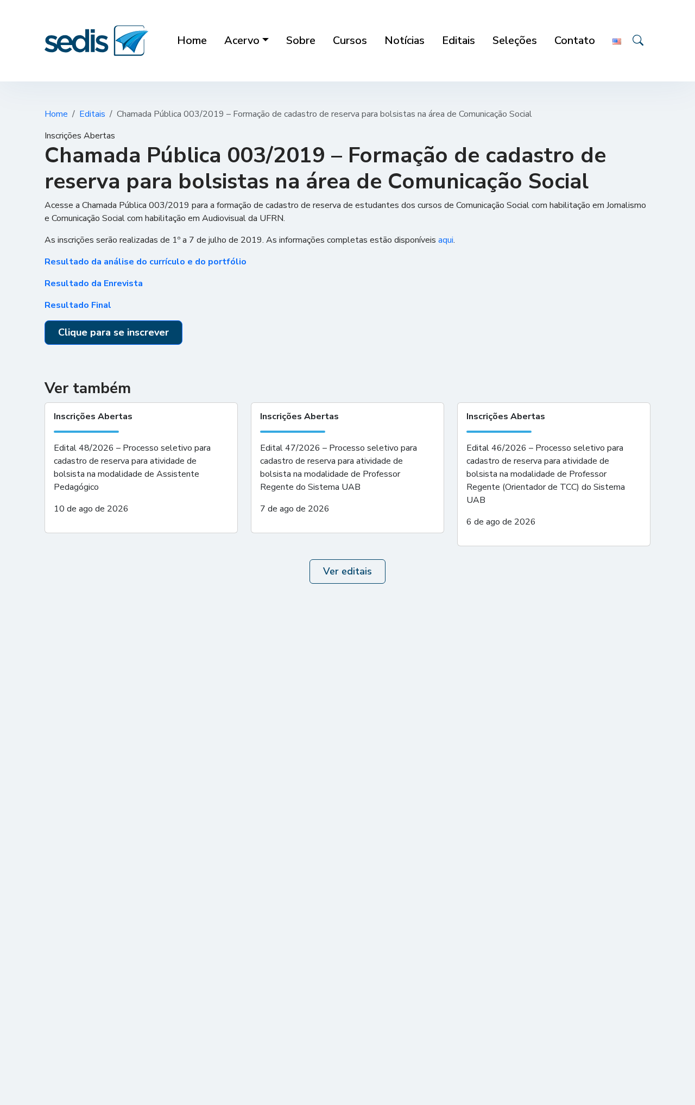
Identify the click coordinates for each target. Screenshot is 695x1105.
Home (56, 114)
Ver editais (347, 571)
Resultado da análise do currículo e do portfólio (146, 262)
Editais (92, 114)
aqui (445, 240)
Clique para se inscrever (113, 332)
